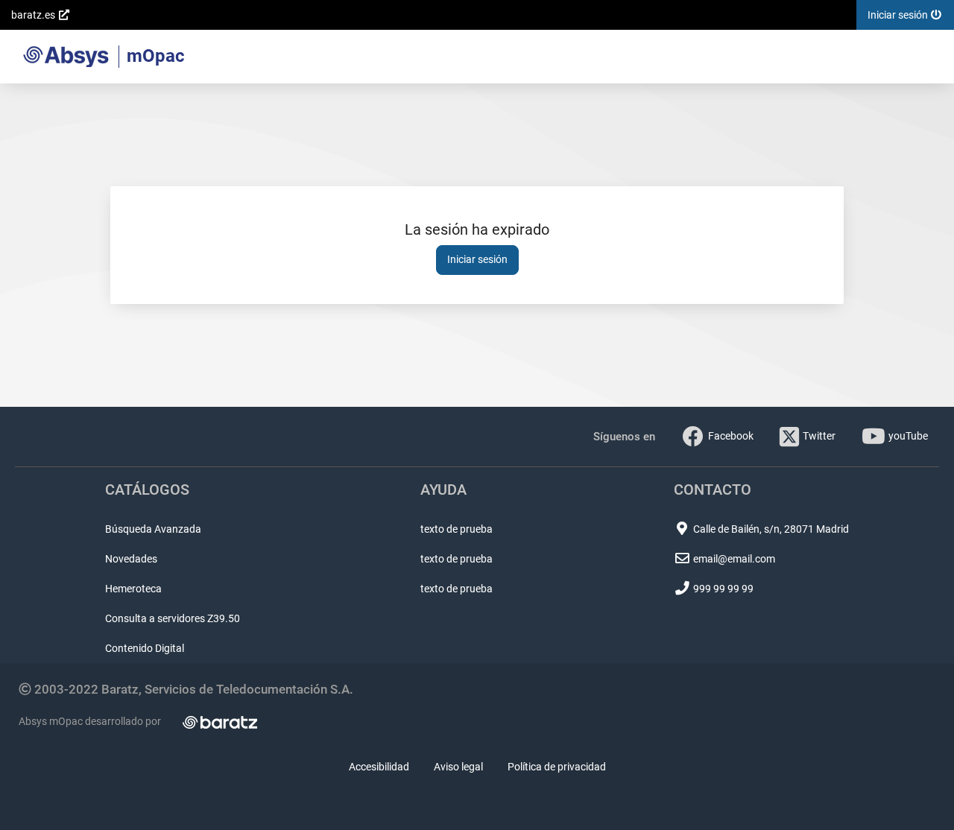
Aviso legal (458, 767)
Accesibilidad (379, 767)
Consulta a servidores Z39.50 (172, 618)
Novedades (131, 559)
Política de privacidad (557, 767)
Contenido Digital (144, 648)
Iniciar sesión (477, 259)
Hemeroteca (133, 589)
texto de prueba (456, 529)
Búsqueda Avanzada (153, 529)
